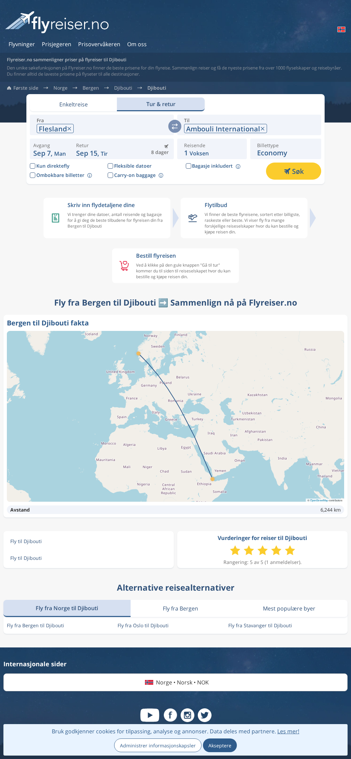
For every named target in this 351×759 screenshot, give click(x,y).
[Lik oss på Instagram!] (187, 715)
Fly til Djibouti (26, 541)
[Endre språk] (340, 29)
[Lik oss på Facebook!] (170, 715)
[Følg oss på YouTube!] (150, 715)
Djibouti (123, 88)
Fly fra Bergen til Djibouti (35, 625)
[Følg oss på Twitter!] (204, 715)
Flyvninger (22, 44)
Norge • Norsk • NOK (182, 682)
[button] (92, 149)
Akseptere (219, 745)
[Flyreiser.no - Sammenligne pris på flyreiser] (57, 22)
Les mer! (288, 731)
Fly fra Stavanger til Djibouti (260, 625)
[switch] (174, 126)
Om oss (137, 44)
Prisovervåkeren (99, 44)
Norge (60, 88)
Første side (25, 88)
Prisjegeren (56, 44)
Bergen (91, 88)
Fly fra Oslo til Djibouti (143, 625)
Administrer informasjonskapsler (158, 745)
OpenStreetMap (319, 500)
